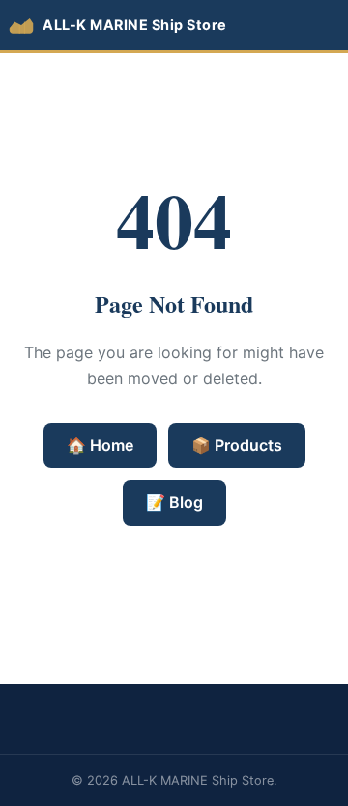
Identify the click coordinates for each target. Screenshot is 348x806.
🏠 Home (100, 445)
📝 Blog (174, 502)
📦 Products (236, 445)
